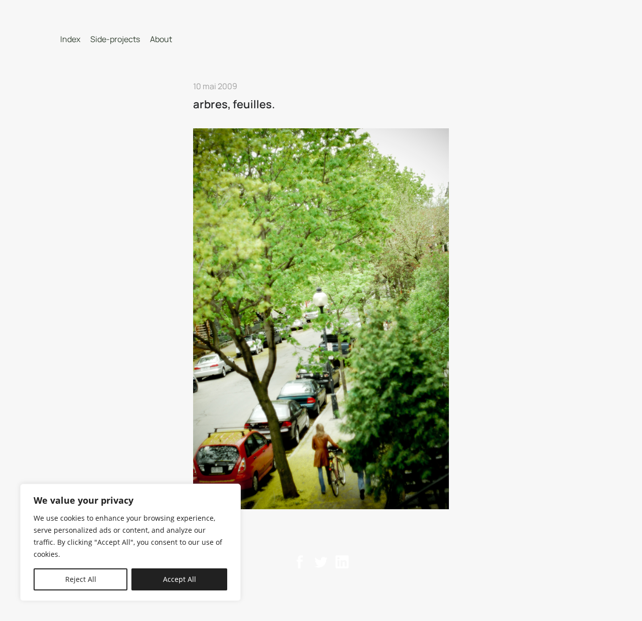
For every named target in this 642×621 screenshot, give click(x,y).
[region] (130, 542)
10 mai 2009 (215, 86)
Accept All (179, 579)
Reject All (80, 579)
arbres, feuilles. (234, 104)
